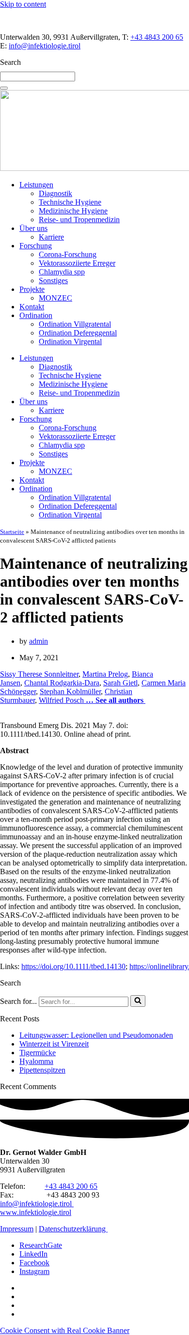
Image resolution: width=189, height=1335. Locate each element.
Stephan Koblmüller (70, 691)
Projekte (32, 289)
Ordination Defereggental (78, 333)
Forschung (35, 246)
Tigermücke (37, 1052)
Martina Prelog (105, 674)
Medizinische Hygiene (73, 211)
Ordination (35, 315)
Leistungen (36, 185)
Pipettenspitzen (42, 1070)
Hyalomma (36, 1061)
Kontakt (31, 307)
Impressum (16, 1229)
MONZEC (55, 298)
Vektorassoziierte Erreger (77, 263)
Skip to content (23, 4)
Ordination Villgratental (75, 324)
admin (38, 641)
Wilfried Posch (61, 700)
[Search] (4, 88)
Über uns (33, 228)
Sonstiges (53, 280)
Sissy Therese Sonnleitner (39, 674)
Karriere (51, 237)
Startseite (12, 531)
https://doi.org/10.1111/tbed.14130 (73, 966)
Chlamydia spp (62, 272)
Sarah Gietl (120, 683)
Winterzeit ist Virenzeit (54, 1044)
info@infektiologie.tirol (44, 46)
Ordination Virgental (70, 341)
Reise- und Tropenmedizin (79, 219)
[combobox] (37, 76)
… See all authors (114, 700)
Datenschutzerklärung (73, 1229)
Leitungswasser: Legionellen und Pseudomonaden (96, 1035)
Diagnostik (55, 193)
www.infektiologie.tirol (35, 1212)
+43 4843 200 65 (156, 37)
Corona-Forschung (67, 254)
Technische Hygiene (70, 202)
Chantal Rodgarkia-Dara (61, 683)
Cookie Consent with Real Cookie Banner (64, 1330)
